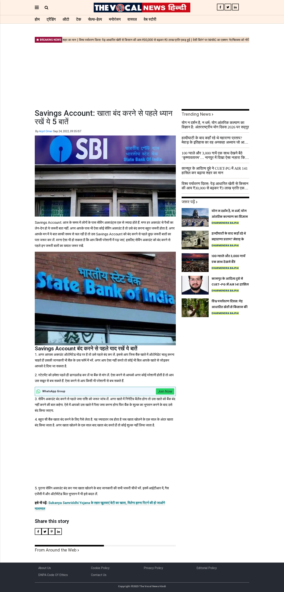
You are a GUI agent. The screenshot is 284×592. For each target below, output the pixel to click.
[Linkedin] (235, 7)
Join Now (165, 391)
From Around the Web (56, 550)
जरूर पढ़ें (188, 201)
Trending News (196, 114)
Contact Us (98, 575)
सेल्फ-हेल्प (95, 19)
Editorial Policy (206, 568)
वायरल (132, 19)
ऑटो (66, 19)
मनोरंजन (115, 19)
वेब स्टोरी (150, 19)
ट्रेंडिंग (51, 19)
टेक (78, 19)
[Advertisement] (142, 73)
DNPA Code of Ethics (53, 575)
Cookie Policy (100, 568)
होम (37, 19)
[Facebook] (220, 7)
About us (44, 568)
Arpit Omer (46, 131)
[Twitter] (228, 7)
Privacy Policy (153, 568)
